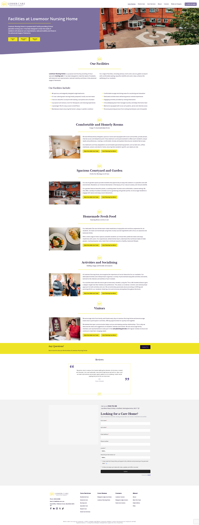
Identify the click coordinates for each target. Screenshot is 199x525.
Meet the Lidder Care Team (91, 151)
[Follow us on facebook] (51, 509)
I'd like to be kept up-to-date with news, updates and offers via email (120, 467)
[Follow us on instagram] (57, 509)
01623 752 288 (112, 406)
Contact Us (145, 347)
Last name (104, 427)
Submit (125, 471)
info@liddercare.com (58, 501)
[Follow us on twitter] (60, 509)
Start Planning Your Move (109, 151)
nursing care (19, 29)
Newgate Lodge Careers (122, 500)
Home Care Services (85, 511)
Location (103, 448)
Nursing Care (83, 503)
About (160, 4)
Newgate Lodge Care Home (104, 497)
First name (104, 420)
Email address (105, 434)
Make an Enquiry (176, 4)
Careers (166, 4)
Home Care (141, 4)
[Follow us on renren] (63, 508)
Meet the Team (137, 500)
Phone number (104, 441)
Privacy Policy (120, 522)
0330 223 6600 (191, 4)
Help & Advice (136, 503)
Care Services (151, 4)
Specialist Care (84, 506)
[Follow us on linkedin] (54, 509)
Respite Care (83, 508)
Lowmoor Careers (120, 497)
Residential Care (84, 497)
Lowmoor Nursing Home (16, 26)
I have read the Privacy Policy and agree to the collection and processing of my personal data (125, 462)
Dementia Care (84, 500)
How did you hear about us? (108, 454)
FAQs (134, 506)
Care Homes (131, 4)
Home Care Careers (120, 503)
